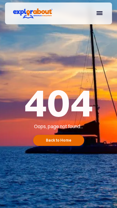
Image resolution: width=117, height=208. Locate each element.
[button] (99, 14)
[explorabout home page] (31, 13)
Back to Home (58, 140)
